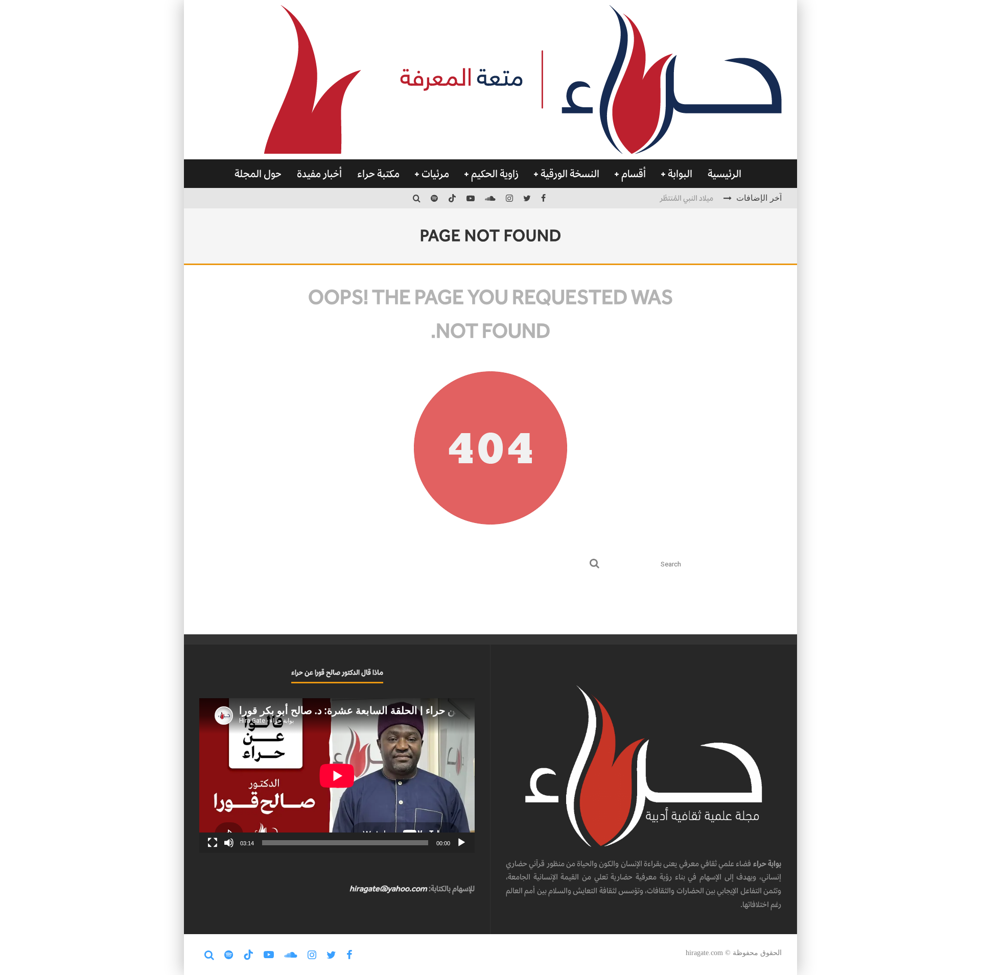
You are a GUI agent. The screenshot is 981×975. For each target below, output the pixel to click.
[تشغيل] (461, 843)
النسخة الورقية (570, 173)
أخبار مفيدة (319, 173)
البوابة (680, 173)
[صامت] (229, 843)
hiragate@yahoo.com (388, 888)
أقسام (633, 173)
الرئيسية (724, 173)
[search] (594, 564)
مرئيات (435, 173)
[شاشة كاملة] (212, 843)
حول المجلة (258, 173)
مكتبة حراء (378, 173)
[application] (337, 775)
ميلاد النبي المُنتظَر (686, 198)
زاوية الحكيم (495, 173)
